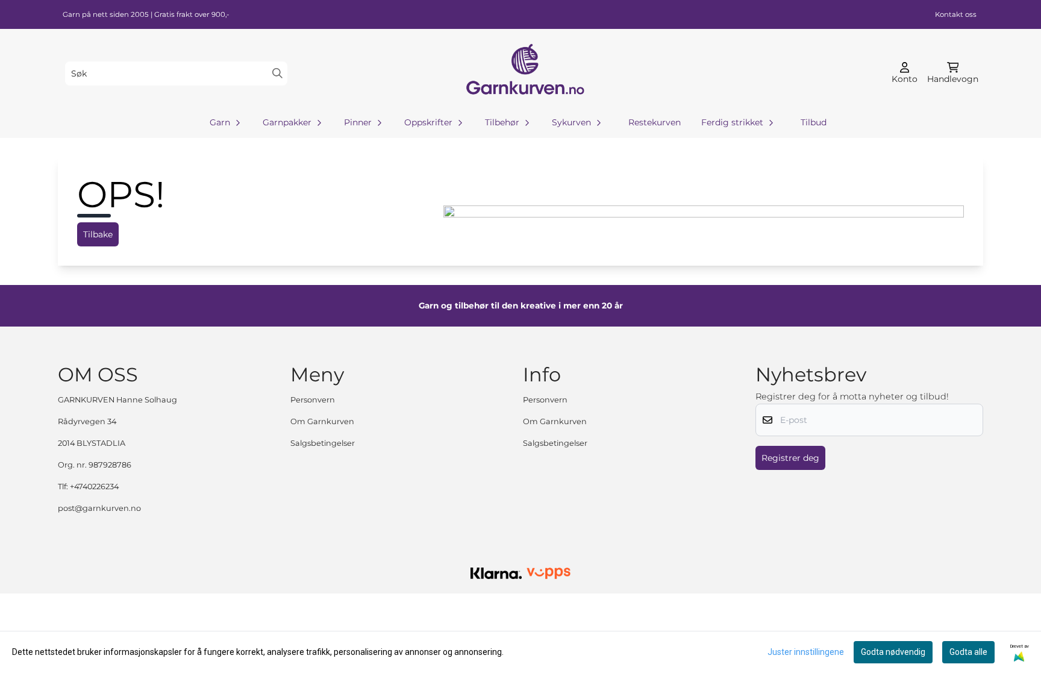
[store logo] (524, 73)
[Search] (277, 73)
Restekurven (654, 122)
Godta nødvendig (893, 652)
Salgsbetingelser (322, 443)
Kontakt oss (956, 14)
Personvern (312, 399)
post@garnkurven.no (99, 508)
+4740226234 (94, 486)
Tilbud (814, 122)
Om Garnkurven (322, 421)
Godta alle (968, 652)
